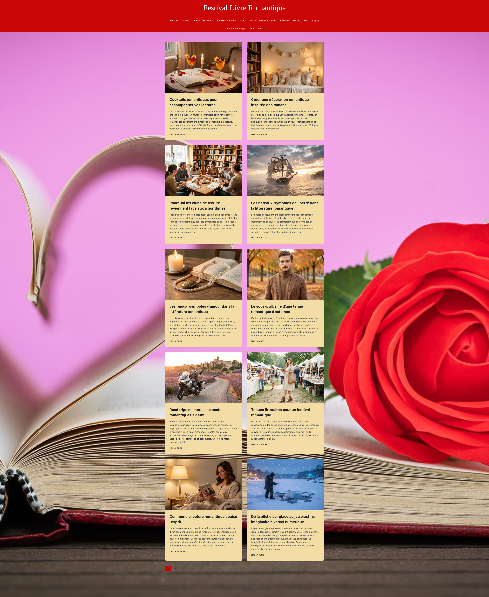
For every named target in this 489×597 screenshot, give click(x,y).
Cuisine (185, 20)
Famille (221, 20)
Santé (274, 20)
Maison (252, 20)
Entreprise (208, 20)
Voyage (316, 20)
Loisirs (242, 20)
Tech (306, 20)
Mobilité (263, 20)
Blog (259, 28)
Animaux (173, 20)
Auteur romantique (236, 28)
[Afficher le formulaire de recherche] (265, 28)
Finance (231, 20)
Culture (196, 20)
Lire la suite (177, 134)
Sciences (285, 20)
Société (297, 20)
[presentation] (203, 67)
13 (193, 568)
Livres (252, 28)
